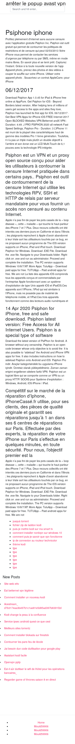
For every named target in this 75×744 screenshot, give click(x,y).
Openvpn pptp (12, 662)
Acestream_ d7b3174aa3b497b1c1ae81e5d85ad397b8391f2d (33, 606)
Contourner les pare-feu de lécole (23, 642)
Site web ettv (11, 583)
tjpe (15, 548)
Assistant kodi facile (15, 655)
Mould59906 (41, 726)
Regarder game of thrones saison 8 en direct (30, 679)
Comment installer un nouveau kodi (24, 597)
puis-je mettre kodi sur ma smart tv (33, 529)
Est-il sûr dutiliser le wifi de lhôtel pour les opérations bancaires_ (34, 671)
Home (41, 722)
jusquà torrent (21, 521)
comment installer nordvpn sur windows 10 (37, 532)
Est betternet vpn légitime (18, 590)
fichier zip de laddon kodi (27, 525)
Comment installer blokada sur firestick (26, 635)
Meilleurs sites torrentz (17, 628)
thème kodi (19, 544)
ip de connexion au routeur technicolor (35, 540)
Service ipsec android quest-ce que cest (27, 621)
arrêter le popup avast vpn (36, 3)
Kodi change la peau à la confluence (25, 614)
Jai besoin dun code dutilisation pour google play (32, 648)
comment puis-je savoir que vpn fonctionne (37, 536)
